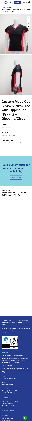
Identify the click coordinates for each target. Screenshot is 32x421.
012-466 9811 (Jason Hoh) (9, 378)
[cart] (28, 2)
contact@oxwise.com (7, 385)
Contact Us (14, 177)
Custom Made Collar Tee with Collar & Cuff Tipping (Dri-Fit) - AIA (15, 194)
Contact (17, 2)
